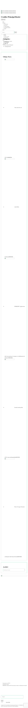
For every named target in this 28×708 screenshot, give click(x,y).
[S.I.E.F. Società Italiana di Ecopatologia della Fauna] (8, 11)
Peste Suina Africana (8, 45)
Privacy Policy (8, 702)
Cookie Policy (5, 706)
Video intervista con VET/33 (6, 683)
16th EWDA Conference (6, 684)
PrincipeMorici (16, 706)
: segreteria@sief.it (7, 1)
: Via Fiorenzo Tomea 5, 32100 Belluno (9, 3)
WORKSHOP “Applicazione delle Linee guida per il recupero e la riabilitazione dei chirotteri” (15, 685)
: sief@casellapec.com (7, 2)
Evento (6, 41)
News (6, 43)
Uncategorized (7, 46)
